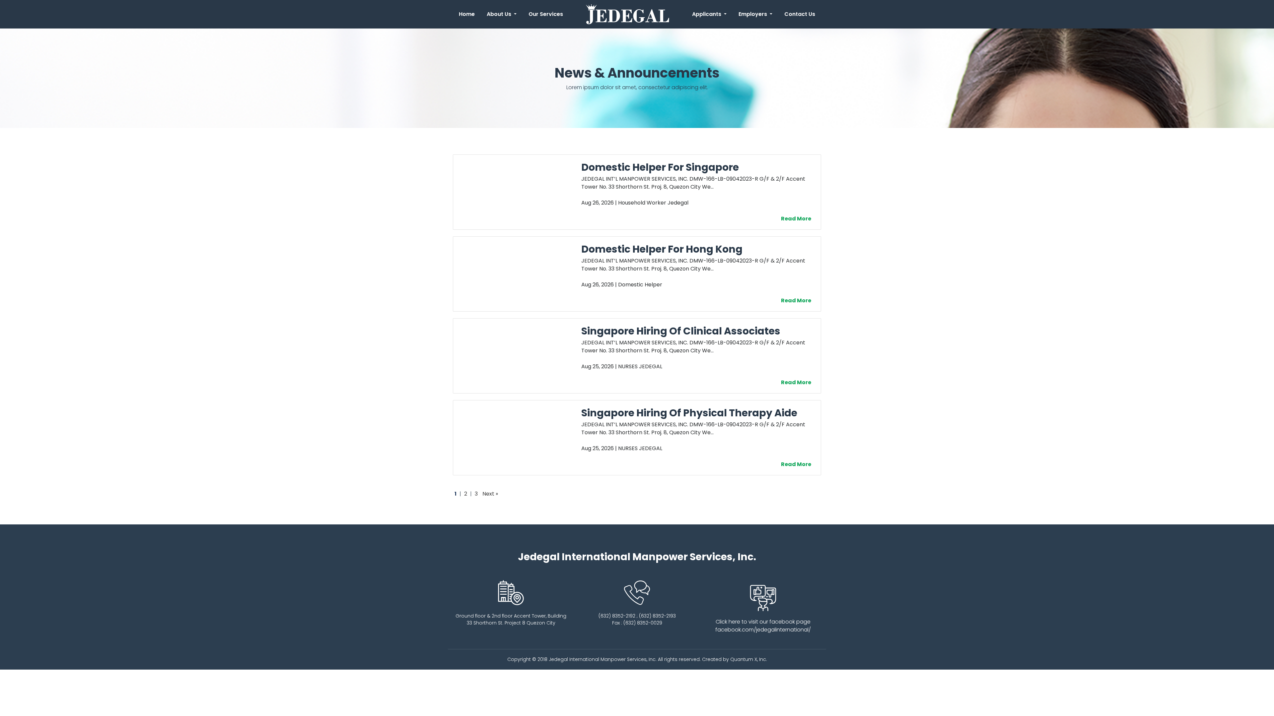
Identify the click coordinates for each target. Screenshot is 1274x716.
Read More (797, 218)
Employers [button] (753, 14)
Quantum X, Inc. (748, 659)
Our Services (546, 14)
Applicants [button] (707, 14)
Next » (490, 494)
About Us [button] (500, 14)
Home (468, 14)
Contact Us (799, 14)
